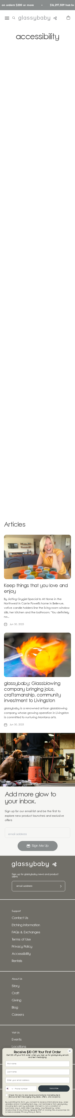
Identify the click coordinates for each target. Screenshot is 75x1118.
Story (15, 986)
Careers (18, 1014)
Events (17, 1039)
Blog (15, 1007)
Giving (16, 1000)
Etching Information (26, 925)
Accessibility (21, 953)
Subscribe (54, 1088)
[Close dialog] (70, 1051)
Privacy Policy (22, 946)
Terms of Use (21, 939)
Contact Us (20, 918)
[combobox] (10, 1089)
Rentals (17, 961)
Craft (15, 993)
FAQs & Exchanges (26, 932)
